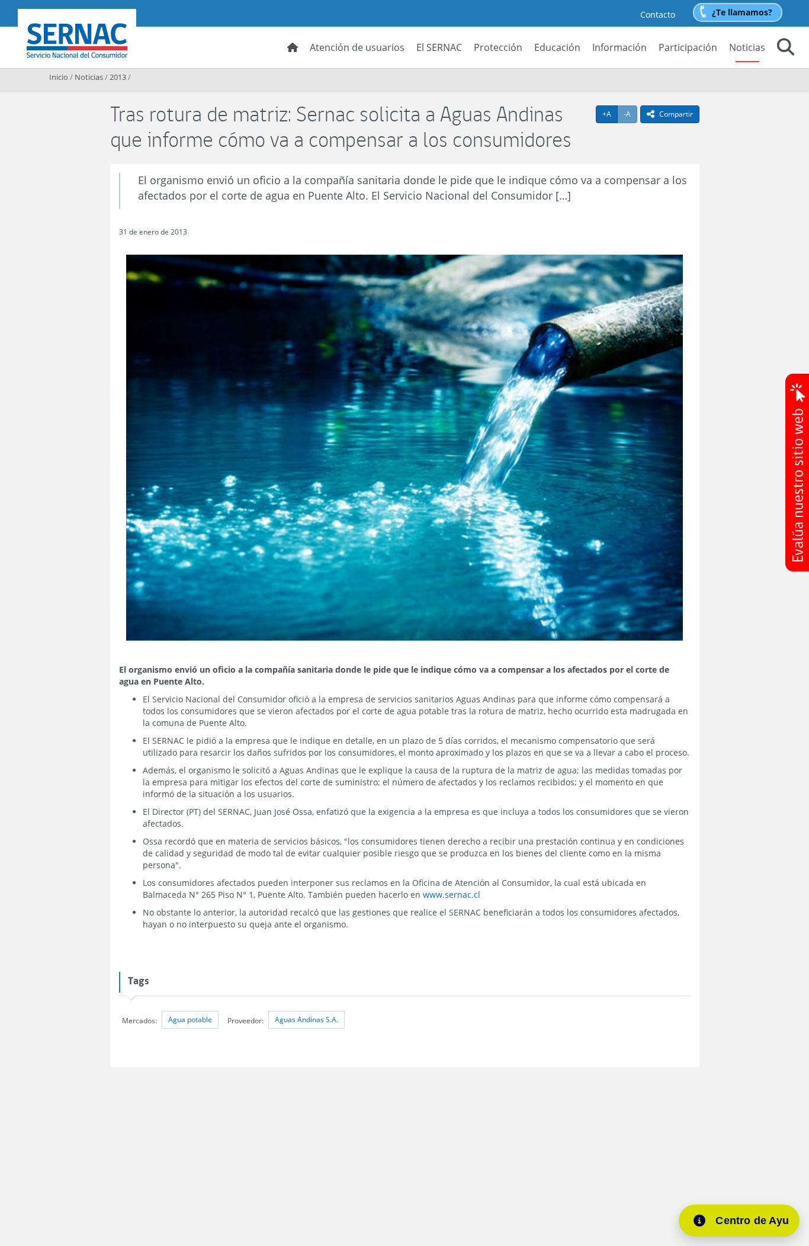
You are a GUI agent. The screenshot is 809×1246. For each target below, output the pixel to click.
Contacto (657, 14)
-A (630, 113)
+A (610, 113)
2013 (118, 77)
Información (619, 47)
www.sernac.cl (451, 894)
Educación (557, 47)
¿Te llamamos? (742, 12)
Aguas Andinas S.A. (306, 1019)
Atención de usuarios (357, 47)
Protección (498, 47)
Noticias (747, 47)
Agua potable (190, 1019)
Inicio (58, 77)
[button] (785, 49)
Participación (688, 47)
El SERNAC (439, 47)
